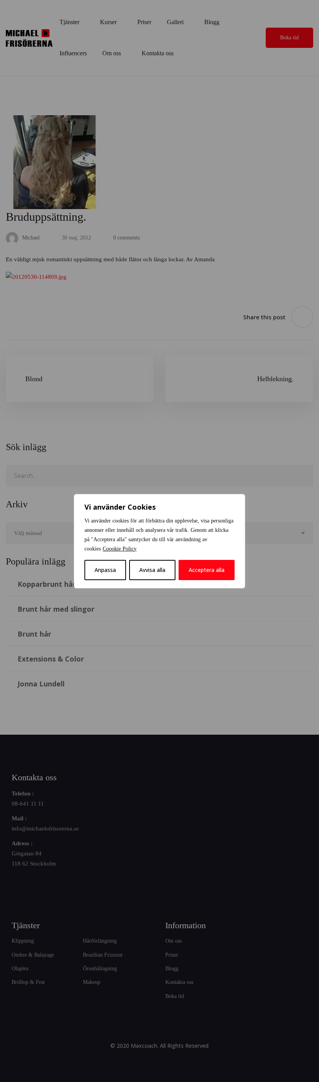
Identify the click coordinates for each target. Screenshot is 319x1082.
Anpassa (105, 570)
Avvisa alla (152, 570)
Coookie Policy (120, 549)
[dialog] (159, 541)
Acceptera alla (206, 570)
